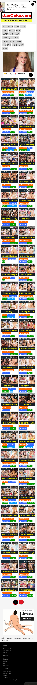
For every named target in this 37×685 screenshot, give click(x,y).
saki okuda (6, 129)
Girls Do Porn (7, 672)
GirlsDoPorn (7, 674)
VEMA (5, 34)
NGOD (12, 30)
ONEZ (5, 30)
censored (6, 94)
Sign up (5, 659)
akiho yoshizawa (8, 92)
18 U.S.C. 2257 (7, 649)
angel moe (6, 166)
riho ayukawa (25, 537)
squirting (30, 113)
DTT (18, 30)
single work (28, 94)
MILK (5, 48)
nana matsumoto (8, 111)
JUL (10, 37)
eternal (5, 148)
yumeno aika (25, 203)
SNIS (15, 150)
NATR (22, 26)
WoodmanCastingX (10, 680)
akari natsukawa (8, 222)
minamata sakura (26, 129)
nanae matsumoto (8, 240)
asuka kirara (24, 277)
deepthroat (31, 503)
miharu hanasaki (26, 352)
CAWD (6, 41)
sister (3, 150)
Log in (5, 661)
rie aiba (23, 92)
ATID (16, 26)
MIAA (19, 41)
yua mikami (24, 166)
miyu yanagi (7, 185)
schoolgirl (13, 169)
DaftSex (5, 676)
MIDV (21, 45)
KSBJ (11, 34)
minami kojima (7, 426)
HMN (16, 37)
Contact (6, 665)
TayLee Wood (7, 678)
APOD (5, 37)
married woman (12, 206)
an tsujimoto (25, 333)
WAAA (10, 26)
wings (5, 500)
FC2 (4, 26)
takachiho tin (7, 593)
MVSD (12, 41)
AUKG (14, 45)
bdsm (12, 94)
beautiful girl (11, 298)
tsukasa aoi (7, 556)
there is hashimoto (27, 111)
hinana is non (25, 315)
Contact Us (7, 651)
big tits (22, 94)
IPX (4, 45)
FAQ (4, 663)
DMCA (5, 653)
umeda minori (7, 574)
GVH (9, 45)
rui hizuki (24, 540)
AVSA (17, 34)
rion (4, 315)
